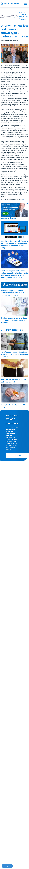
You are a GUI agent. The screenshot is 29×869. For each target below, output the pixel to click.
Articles (8, 16)
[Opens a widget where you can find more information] (7, 866)
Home (2, 17)
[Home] (10, 3)
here (24, 200)
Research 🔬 (14, 16)
